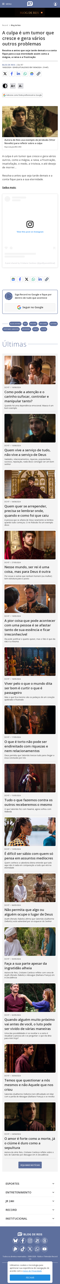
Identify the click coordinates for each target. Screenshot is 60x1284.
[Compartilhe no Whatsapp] (25, 73)
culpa (43, 329)
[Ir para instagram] (30, 1241)
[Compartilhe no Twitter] (5, 73)
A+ (13, 86)
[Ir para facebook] (23, 1241)
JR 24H (10, 1201)
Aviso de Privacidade (32, 1271)
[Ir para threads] (44, 1241)
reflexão (43, 324)
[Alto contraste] (5, 86)
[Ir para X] (30, 1249)
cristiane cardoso (11, 329)
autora (53, 324)
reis (25, 324)
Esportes (12, 1184)
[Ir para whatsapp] (37, 1249)
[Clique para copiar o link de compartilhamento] (38, 73)
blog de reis (15, 324)
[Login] (55, 3)
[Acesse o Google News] (32, 74)
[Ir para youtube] (44, 1249)
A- (20, 86)
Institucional (16, 1218)
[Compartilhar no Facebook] (12, 73)
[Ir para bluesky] (15, 1241)
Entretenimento (18, 1192)
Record (5, 25)
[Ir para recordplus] (15, 1249)
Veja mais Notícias (30, 1165)
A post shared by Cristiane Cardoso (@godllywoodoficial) (30, 263)
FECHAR (30, 1277)
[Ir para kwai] (37, 1241)
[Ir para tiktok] (23, 1249)
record (33, 324)
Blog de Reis (16, 25)
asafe (35, 329)
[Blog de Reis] (30, 12)
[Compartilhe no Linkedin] (18, 73)
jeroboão (26, 329)
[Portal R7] (30, 3)
